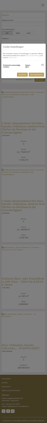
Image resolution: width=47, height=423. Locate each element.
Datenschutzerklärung (33, 56)
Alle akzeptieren (36, 74)
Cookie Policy (12, 57)
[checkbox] (42, 65)
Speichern (22, 74)
